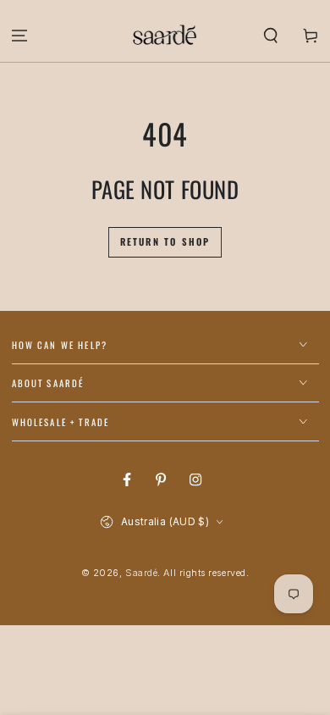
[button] (270, 35)
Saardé (141, 573)
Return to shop (165, 241)
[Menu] (20, 35)
